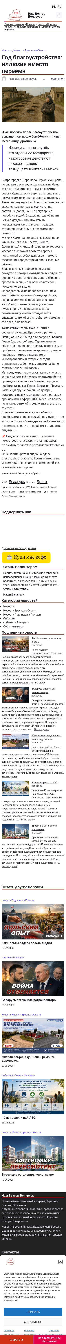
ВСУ (27, 487)
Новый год (36, 491)
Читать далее (37, 682)
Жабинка (52, 487)
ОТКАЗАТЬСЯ (33, 1322)
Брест (42, 481)
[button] (60, 1262)
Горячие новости (39, 487)
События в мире (13, 626)
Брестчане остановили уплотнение (44, 827)
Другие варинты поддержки (19, 548)
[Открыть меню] (59, 15)
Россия (53, 491)
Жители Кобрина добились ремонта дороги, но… (46, 737)
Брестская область (13, 487)
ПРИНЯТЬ (33, 1312)
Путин (45, 491)
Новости (30, 24)
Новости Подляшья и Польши (22, 614)
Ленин (14, 491)
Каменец (6, 491)
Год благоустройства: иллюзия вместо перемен (32, 64)
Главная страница (14, 24)
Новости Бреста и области (29, 50)
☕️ (26, 557)
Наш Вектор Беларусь (36, 15)
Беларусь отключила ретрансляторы (43, 690)
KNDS (4, 482)
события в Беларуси (16, 622)
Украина (13, 496)
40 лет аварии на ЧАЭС (44, 782)
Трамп (5, 496)
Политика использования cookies (12, 1335)
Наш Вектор (24, 491)
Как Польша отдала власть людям (27, 943)
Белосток (30, 482)
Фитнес (22, 496)
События (9, 618)
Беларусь (17, 481)
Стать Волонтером (15, 589)
